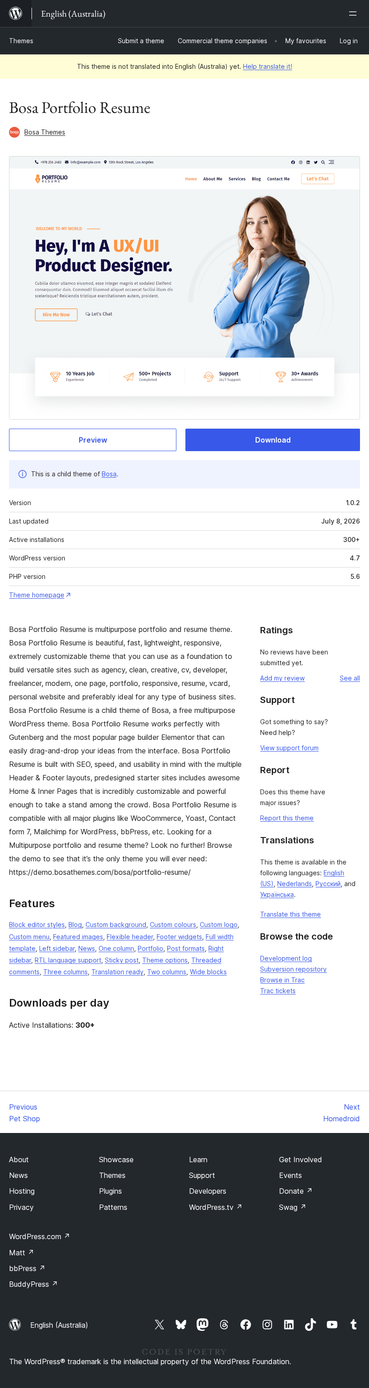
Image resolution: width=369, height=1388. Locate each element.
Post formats (186, 948)
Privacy (21, 1207)
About (19, 1159)
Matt (21, 1252)
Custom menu (29, 936)
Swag (292, 1207)
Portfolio (150, 948)
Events (290, 1175)
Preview (93, 439)
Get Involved (300, 1159)
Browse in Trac (282, 980)
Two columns (166, 972)
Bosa (109, 474)
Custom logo (219, 924)
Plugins (110, 1191)
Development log (286, 958)
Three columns (65, 972)
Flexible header (130, 936)
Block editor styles (37, 924)
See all (350, 678)
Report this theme (287, 818)
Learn (198, 1159)
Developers (207, 1191)
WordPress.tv (216, 1207)
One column (116, 948)
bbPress (27, 1268)
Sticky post (122, 960)
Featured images (78, 936)
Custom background (116, 924)
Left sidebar (57, 948)
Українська (277, 894)
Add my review (282, 678)
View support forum (289, 748)
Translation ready (117, 972)
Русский (328, 883)
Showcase (116, 1159)
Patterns (113, 1207)
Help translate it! (267, 66)
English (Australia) (59, 1325)
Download (273, 439)
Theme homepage (36, 595)
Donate (296, 1191)
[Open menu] (354, 13)
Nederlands (294, 883)
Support (202, 1175)
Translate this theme (290, 914)
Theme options (165, 960)
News (86, 948)
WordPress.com (39, 1236)
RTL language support (68, 960)
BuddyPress (33, 1284)
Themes (21, 41)
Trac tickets (278, 990)
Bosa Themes (44, 132)
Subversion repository (293, 969)
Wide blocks (208, 972)
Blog (75, 924)
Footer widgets (179, 936)
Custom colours (173, 924)
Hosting (22, 1191)
